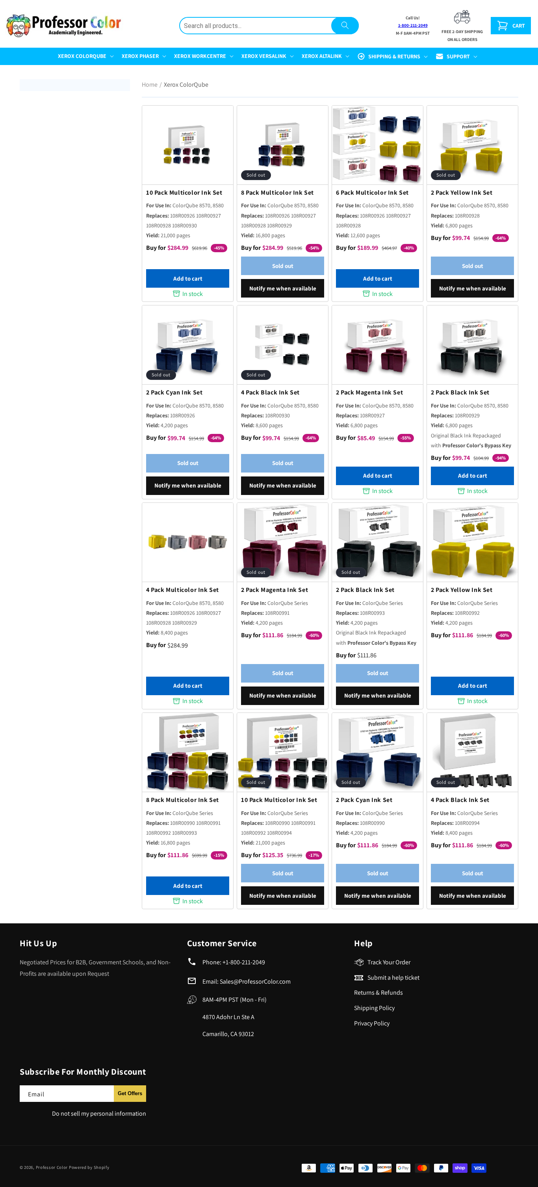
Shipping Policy (374, 1008)
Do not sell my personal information (99, 1113)
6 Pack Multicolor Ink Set (372, 193)
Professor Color (52, 1167)
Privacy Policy (372, 1023)
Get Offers (130, 1093)
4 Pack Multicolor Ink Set (182, 590)
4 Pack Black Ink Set (270, 392)
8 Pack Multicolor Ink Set (277, 193)
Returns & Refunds (378, 992)
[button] (85, 56)
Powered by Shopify (89, 1167)
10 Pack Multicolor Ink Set (184, 193)
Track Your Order (388, 962)
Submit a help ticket (393, 977)
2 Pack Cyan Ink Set (174, 392)
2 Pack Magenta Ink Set (369, 392)
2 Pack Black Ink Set (460, 392)
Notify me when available (282, 288)
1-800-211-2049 (413, 25)
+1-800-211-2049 (244, 962)
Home (150, 84)
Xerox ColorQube (186, 84)
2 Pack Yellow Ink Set (462, 193)
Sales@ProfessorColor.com (255, 981)
